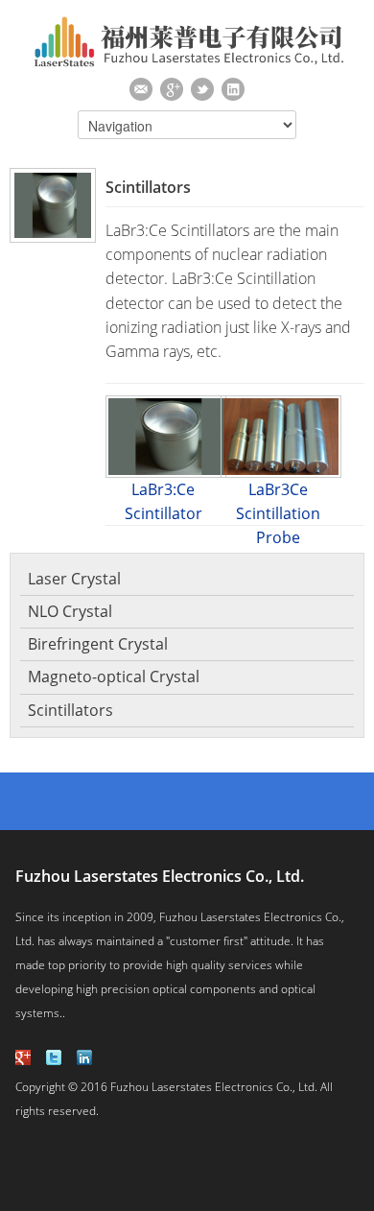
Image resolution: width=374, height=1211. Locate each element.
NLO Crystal (70, 611)
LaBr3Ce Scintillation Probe (278, 513)
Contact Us (140, 89)
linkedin (84, 1057)
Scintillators (70, 710)
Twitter (202, 89)
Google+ (171, 89)
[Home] (187, 63)
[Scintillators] (48, 205)
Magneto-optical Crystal (113, 676)
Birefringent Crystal (98, 643)
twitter (53, 1057)
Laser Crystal (74, 578)
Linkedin (233, 89)
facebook (23, 1057)
